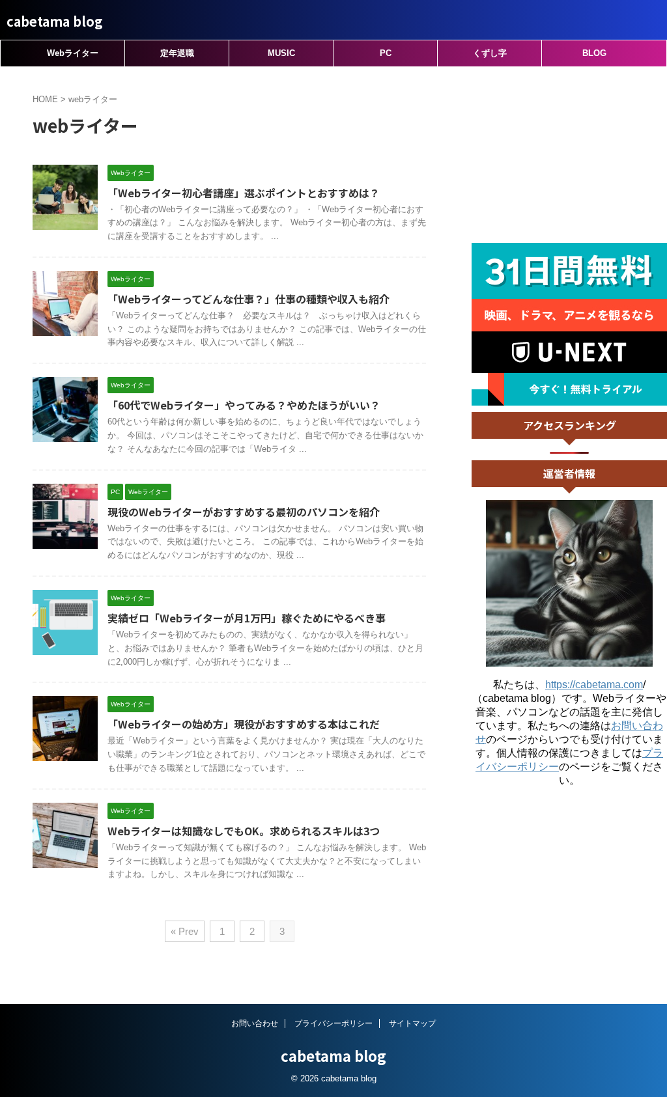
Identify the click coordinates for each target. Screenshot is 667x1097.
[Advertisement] (569, 155)
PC (385, 53)
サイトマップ (412, 1023)
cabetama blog (55, 21)
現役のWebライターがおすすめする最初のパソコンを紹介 (243, 512)
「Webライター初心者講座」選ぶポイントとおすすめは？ (243, 193)
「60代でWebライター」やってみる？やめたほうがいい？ (243, 405)
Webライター (72, 53)
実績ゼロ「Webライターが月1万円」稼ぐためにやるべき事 (246, 618)
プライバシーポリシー (333, 1023)
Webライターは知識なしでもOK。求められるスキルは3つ (243, 831)
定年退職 (177, 53)
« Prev (185, 931)
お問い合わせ (254, 1023)
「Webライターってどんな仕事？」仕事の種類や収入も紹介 (248, 299)
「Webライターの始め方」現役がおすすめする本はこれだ (243, 724)
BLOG (594, 53)
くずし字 (490, 53)
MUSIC (281, 53)
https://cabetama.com (594, 684)
